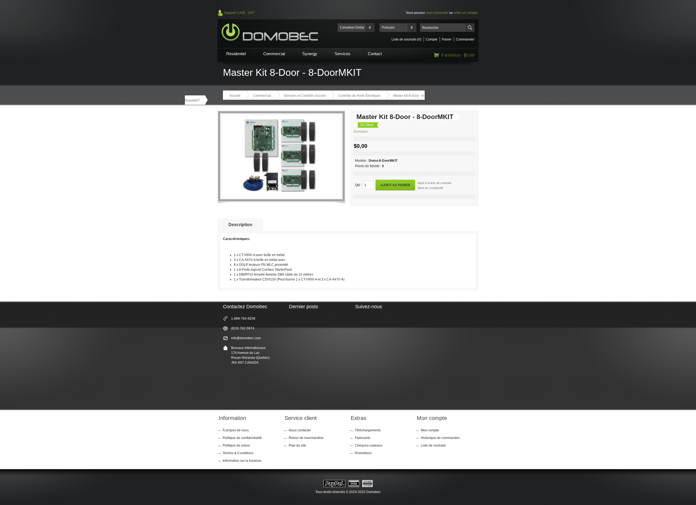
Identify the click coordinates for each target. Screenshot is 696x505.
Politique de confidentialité (242, 438)
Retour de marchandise (306, 438)
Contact (375, 53)
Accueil (234, 96)
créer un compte (466, 13)
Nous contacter (300, 430)
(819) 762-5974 (242, 328)
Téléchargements (368, 430)
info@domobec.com (246, 338)
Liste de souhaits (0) (406, 39)
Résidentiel (236, 53)
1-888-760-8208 (243, 318)
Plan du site (297, 445)
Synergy (309, 53)
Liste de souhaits (433, 445)
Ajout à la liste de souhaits (435, 183)
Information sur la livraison (242, 461)
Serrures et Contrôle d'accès (305, 96)
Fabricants (362, 438)
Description (240, 224)
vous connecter (437, 13)
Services (342, 53)
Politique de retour (236, 445)
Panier (447, 39)
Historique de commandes (440, 438)
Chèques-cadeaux (368, 445)
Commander (465, 39)
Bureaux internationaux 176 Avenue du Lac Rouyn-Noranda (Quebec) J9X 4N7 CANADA (250, 355)
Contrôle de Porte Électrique (359, 96)
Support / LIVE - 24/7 (239, 13)
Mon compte (430, 430)
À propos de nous (236, 430)
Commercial (274, 53)
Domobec (361, 131)
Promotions (363, 453)
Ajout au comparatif (430, 187)
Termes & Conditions (238, 453)
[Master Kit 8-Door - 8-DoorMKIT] (279, 192)
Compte (431, 39)
